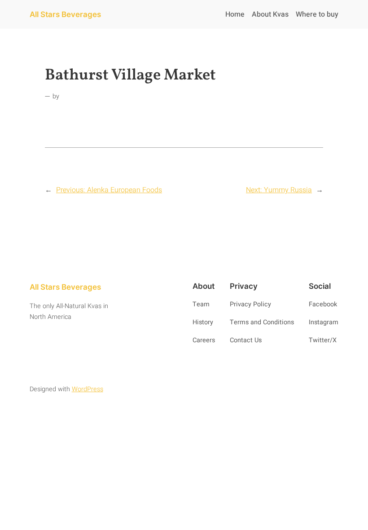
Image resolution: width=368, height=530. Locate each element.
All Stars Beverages (65, 14)
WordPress (87, 389)
